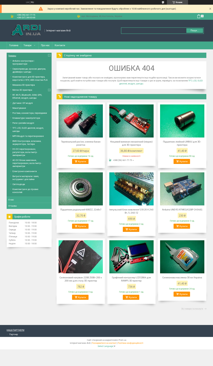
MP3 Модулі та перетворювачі (28, 136)
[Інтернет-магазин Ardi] (25, 30)
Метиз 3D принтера (22, 90)
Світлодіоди (18, 184)
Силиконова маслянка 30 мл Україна (182, 277)
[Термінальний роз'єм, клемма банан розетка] (80, 120)
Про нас (45, 45)
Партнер (13, 334)
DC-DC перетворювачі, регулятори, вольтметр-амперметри (24, 152)
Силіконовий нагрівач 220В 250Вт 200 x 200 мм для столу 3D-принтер (81, 279)
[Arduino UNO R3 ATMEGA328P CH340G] (182, 188)
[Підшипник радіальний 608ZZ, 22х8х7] (80, 188)
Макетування (19, 108)
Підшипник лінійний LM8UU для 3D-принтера (182, 143)
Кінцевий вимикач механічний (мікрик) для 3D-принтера (131, 143)
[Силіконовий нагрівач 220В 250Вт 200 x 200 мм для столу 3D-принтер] (80, 256)
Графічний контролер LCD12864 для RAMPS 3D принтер (131, 279)
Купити (82, 161)
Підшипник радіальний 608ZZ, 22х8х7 (80, 209)
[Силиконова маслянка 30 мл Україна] (182, 256)
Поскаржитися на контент (104, 343)
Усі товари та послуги (192, 309)
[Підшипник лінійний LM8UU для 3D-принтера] (182, 120)
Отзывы (12, 206)
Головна (13, 45)
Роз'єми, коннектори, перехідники (29, 113)
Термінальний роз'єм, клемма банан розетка (81, 143)
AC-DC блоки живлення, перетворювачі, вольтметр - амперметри (27, 163)
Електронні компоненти (24, 171)
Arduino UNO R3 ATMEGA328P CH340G (182, 209)
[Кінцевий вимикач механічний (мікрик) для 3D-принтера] (131, 120)
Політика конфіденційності (130, 343)
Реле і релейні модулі (23, 123)
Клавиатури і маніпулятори (26, 118)
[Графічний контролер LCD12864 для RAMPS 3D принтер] (131, 256)
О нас (11, 199)
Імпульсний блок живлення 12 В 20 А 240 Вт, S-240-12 (131, 211)
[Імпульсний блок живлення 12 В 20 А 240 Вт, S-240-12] (131, 188)
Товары (12, 55)
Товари (27, 45)
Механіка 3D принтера (23, 85)
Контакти (60, 45)
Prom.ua (122, 340)
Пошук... (195, 30)
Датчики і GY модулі (22, 103)
